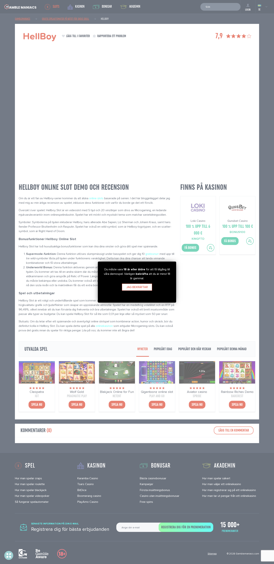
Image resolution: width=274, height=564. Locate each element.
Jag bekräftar (137, 287)
